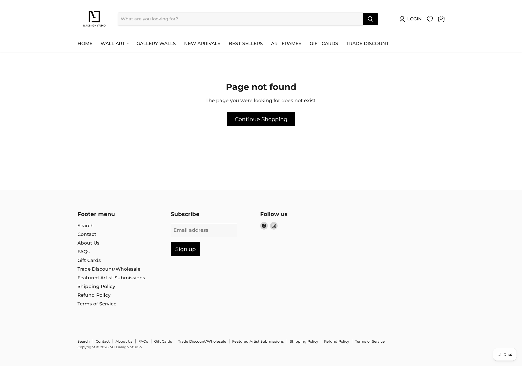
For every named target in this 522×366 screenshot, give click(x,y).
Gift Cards (324, 43)
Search (85, 225)
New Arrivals (202, 43)
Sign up (185, 249)
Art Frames (286, 43)
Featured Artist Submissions (111, 277)
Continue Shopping (261, 119)
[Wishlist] (430, 19)
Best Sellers (246, 43)
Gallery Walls (156, 43)
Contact (86, 234)
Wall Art (113, 43)
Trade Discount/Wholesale (108, 269)
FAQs (83, 251)
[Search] (370, 19)
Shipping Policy (96, 286)
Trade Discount (367, 43)
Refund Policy (94, 295)
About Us (88, 243)
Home (84, 43)
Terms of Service (96, 303)
